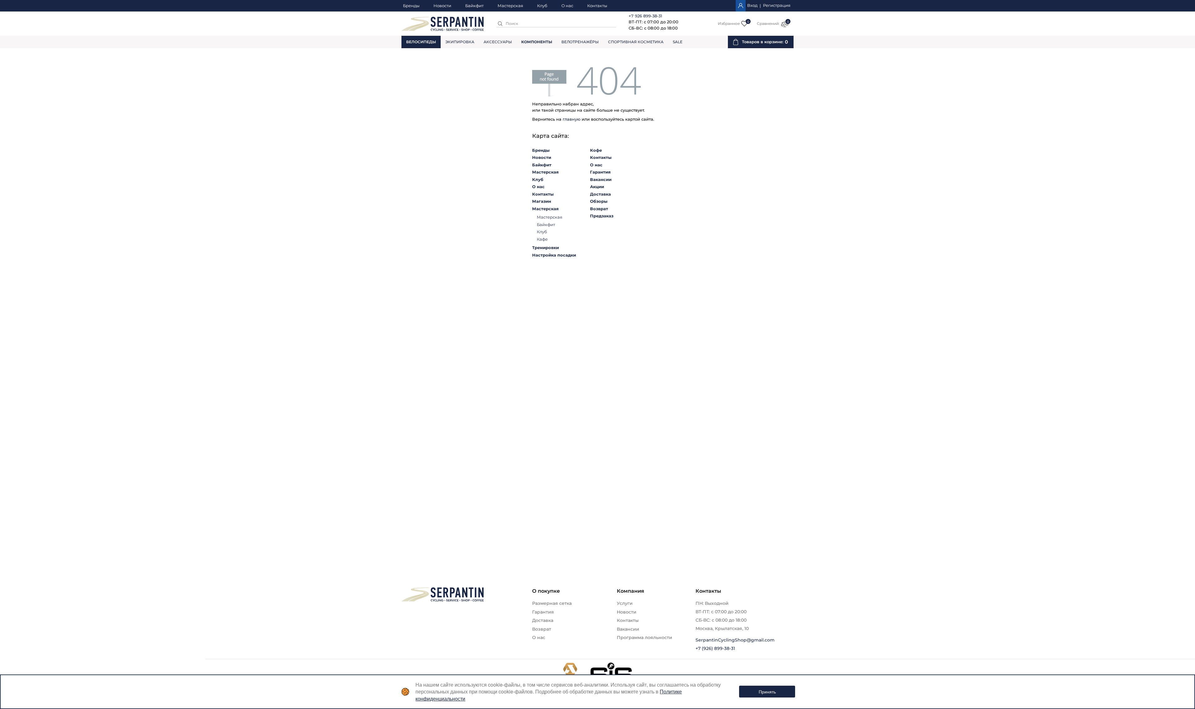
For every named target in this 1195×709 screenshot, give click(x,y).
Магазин (541, 201)
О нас (567, 6)
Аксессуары (498, 41)
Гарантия (600, 171)
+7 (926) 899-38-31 (715, 648)
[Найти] (500, 23)
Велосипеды (421, 41)
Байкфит (474, 6)
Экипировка (459, 41)
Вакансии (601, 179)
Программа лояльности (644, 637)
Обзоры (598, 201)
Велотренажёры (580, 41)
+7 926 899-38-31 (645, 15)
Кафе (542, 239)
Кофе (596, 150)
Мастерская (510, 6)
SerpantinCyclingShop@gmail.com (735, 640)
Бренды (411, 6)
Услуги (625, 603)
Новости (442, 6)
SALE (677, 41)
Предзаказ (601, 215)
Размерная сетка (552, 603)
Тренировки (545, 247)
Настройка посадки (554, 255)
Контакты (597, 6)
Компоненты (536, 41)
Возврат (599, 208)
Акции (597, 186)
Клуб (542, 6)
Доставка (600, 194)
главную (571, 119)
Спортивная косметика (635, 41)
